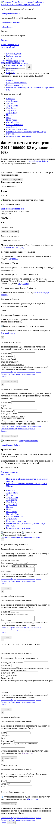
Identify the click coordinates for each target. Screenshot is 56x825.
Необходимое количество (12, 662)
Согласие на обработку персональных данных (18, 374)
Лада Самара (12, 101)
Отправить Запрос (9, 382)
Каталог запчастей (14, 124)
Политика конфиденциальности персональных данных (21, 372)
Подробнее (13, 259)
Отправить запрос (9, 758)
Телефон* (5, 735)
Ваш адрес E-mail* (9, 359)
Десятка (9, 103)
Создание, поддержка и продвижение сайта (20, 537)
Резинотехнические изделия (18, 136)
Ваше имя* (6, 354)
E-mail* (4, 738)
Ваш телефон (7, 563)
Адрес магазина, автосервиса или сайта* (19, 744)
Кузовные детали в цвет (17, 129)
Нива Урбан (11, 120)
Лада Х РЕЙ (11, 113)
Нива (8, 117)
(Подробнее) (23, 283)
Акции (9, 58)
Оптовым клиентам (15, 61)
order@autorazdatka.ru (11, 13)
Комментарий (7, 678)
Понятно (11, 823)
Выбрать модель (13, 56)
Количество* (7, 408)
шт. (3, 60)
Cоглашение (27, 753)
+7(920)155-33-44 (8, 27)
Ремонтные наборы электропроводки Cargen (26, 132)
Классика (10, 99)
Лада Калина (12, 106)
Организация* (7, 741)
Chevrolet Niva (12, 122)
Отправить (6, 589)
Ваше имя (5, 560)
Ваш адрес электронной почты (14, 566)
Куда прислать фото (10, 362)
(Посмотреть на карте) (14, 247)
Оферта (4, 376)
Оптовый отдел (8, 333)
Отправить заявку (9, 804)
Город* (4, 405)
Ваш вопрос (6, 571)
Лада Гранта (11, 108)
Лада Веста (11, 110)
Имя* (3, 733)
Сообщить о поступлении (12, 180)
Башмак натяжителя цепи (12, 209)
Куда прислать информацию (13, 416)
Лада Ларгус (11, 127)
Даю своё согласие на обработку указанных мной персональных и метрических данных (24, 368)
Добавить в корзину (10, 232)
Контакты (5, 474)
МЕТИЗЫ (10, 134)
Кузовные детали (13, 54)
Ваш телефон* (7, 356)
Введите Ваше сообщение (12, 792)
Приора (9, 115)
